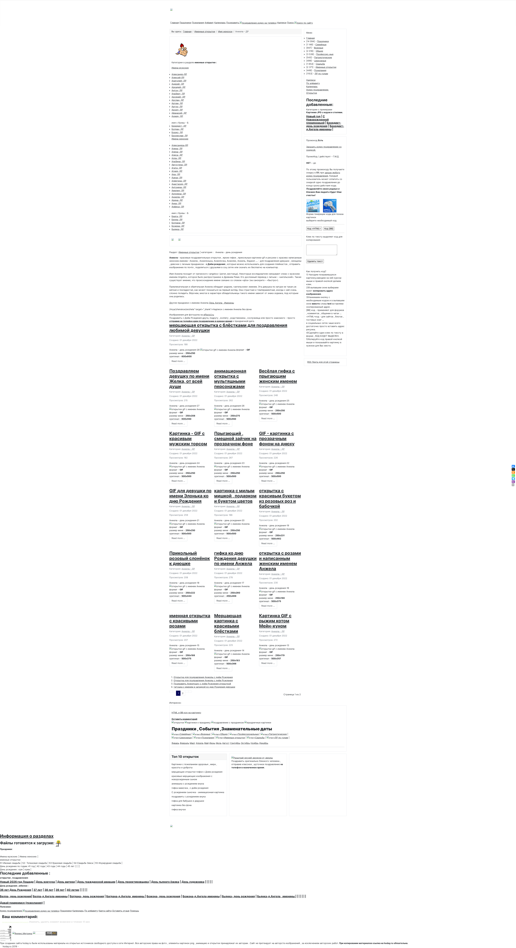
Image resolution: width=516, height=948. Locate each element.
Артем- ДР (177, 103)
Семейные (320, 44)
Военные (318, 47)
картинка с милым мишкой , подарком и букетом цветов (235, 496)
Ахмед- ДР (177, 116)
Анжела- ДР (178, 197)
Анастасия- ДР (179, 184)
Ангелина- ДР (179, 193)
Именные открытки (189, 252)
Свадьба (320, 64)
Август (226, 743)
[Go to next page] (187, 692)
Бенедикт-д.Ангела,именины (325, 127)
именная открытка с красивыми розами (189, 621)
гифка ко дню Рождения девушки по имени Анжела (235, 558)
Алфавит (209, 22)
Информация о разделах (26, 836)
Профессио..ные (324, 54)
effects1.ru (208, 314)
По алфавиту (313, 83)
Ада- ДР (176, 174)
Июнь (212, 743)
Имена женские (180, 138)
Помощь (134, 910)
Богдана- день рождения (87, 896)
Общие (319, 51)
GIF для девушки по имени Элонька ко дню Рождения (190, 496)
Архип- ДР (177, 109)
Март (192, 743)
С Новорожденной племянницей (317, 119)
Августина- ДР (179, 164)
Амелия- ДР (178, 190)
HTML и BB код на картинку (186, 712)
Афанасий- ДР (179, 113)
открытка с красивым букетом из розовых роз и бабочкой (280, 498)
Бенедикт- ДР (179, 126)
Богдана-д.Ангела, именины (125, 896)
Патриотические (323, 57)
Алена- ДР (177, 148)
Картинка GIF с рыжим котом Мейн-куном (275, 621)
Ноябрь (255, 743)
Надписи (281, 22)
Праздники (185, 22)
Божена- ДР (178, 226)
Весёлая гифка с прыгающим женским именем (278, 376)
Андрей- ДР (178, 84)
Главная (174, 22)
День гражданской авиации (96, 881)
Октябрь (245, 743)
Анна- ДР (176, 203)
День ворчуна (45, 881)
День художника (193, 881)
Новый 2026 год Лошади (17, 881)
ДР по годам (321, 73)
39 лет (60, 889)
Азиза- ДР (177, 177)
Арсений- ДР (178, 97)
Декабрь (263, 743)
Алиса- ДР (177, 155)
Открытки (311, 93)
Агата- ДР (177, 168)
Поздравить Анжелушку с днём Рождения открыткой (202, 683)
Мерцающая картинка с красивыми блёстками (227, 623)
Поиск (290, 22)
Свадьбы (260, 737)
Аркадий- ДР (178, 87)
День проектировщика (133, 881)
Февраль (184, 743)
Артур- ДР (177, 106)
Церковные (320, 60)
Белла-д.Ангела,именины (50, 896)
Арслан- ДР (178, 100)
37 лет (37, 889)
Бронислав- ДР (180, 135)
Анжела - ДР (188, 335)
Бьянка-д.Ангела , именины (276, 896)
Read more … (178, 361)
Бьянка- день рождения (238, 896)
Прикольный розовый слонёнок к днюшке (189, 558)
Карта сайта (105, 910)
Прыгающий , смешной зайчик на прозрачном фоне (235, 438)
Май (206, 743)
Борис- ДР (177, 132)
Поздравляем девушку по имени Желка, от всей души (189, 378)
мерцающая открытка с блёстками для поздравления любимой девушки (228, 328)
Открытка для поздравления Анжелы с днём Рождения (203, 677)
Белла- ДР (177, 219)
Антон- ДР (177, 90)
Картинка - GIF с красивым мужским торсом (188, 438)
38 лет (48, 889)
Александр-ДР (179, 74)
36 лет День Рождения (15, 889)
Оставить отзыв (120, 910)
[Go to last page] (190, 692)
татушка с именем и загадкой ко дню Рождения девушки (204, 687)
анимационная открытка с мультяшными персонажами (230, 378)
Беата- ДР (177, 216)
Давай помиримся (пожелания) (21, 902)
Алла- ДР (176, 158)
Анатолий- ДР (179, 80)
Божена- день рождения (163, 896)
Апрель (200, 743)
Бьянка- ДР (178, 229)
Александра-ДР (180, 145)
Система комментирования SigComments (15, 922)
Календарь (220, 22)
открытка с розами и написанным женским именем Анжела (280, 560)
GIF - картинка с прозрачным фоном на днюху (277, 438)
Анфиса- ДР (178, 206)
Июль (219, 743)
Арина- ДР (177, 200)
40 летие (73, 889)
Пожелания (198, 22)
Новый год (313, 116)
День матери (66, 881)
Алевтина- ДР (179, 180)
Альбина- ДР (178, 161)
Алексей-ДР (178, 77)
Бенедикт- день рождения (323, 124)
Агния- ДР (177, 171)
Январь (175, 743)
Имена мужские (180, 67)
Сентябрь (235, 743)
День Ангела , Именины (221, 302)
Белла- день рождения (15, 896)
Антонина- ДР (179, 187)
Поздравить (233, 22)
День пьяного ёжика (165, 881)
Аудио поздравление (317, 89)
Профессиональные (248, 734)
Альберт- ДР (178, 93)
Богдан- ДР (178, 129)
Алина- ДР (177, 151)
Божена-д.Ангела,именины (201, 896)
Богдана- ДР (178, 222)
